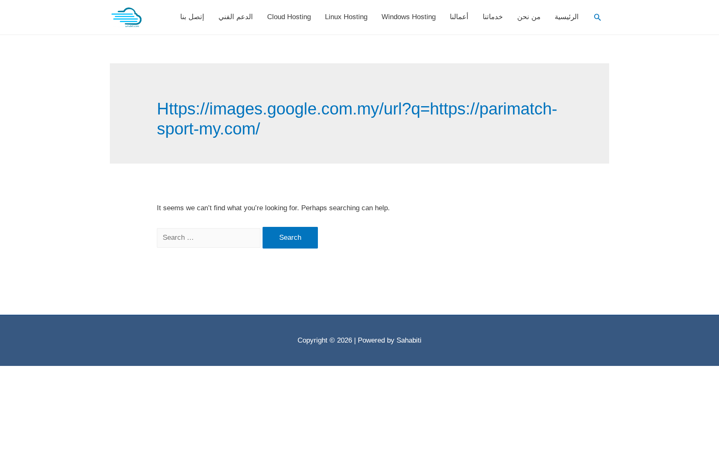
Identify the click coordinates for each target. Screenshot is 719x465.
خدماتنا (493, 17)
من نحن (528, 17)
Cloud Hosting (289, 17)
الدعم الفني (235, 17)
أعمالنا (459, 17)
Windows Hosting (409, 17)
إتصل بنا (192, 17)
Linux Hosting (346, 17)
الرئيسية (567, 17)
